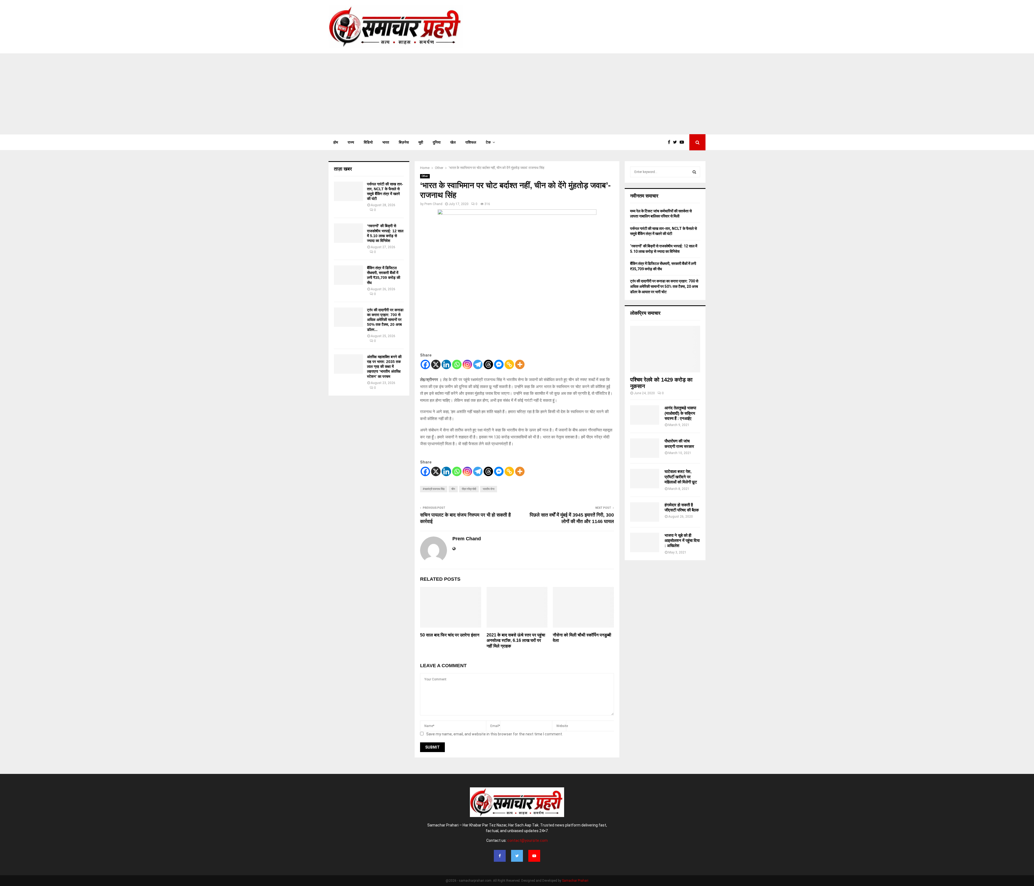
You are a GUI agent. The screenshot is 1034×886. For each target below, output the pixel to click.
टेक (488, 142)
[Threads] (488, 364)
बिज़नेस (404, 142)
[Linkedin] (446, 364)
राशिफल (470, 142)
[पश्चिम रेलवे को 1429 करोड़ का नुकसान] (665, 349)
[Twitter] (676, 142)
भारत (385, 142)
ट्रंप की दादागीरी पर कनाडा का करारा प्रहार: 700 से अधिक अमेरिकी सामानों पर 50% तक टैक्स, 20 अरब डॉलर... (385, 320)
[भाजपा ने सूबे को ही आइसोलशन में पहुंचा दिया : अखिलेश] (644, 542)
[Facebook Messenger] (499, 364)
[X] (436, 364)
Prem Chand (433, 204)
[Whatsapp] (457, 364)
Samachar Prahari (575, 880)
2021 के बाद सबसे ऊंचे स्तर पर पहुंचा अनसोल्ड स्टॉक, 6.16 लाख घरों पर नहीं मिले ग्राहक (516, 641)
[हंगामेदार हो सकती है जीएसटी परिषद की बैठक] (644, 512)
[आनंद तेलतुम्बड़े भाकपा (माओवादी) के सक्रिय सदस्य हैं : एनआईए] (644, 415)
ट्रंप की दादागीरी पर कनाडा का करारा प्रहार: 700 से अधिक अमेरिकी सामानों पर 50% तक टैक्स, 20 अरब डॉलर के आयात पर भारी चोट (664, 286)
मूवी (420, 142)
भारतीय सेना (488, 488)
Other (424, 176)
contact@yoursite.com (527, 840)
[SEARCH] (694, 172)
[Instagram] (467, 364)
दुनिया (437, 142)
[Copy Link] (509, 364)
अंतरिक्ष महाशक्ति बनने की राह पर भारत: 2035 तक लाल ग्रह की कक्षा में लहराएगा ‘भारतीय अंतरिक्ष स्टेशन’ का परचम (384, 367)
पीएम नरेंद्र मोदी (469, 488)
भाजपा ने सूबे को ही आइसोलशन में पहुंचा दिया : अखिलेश (682, 540)
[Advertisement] (517, 93)
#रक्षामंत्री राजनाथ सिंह (434, 488)
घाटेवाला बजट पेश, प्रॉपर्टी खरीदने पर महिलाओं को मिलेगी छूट (681, 476)
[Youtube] (683, 142)
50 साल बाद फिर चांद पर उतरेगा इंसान (449, 635)
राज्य (351, 142)
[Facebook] (670, 142)
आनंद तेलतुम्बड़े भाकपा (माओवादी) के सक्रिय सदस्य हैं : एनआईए (680, 413)
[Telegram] (478, 364)
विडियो (368, 142)
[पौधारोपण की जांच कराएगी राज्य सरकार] (644, 448)
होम (335, 142)
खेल (453, 142)
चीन (453, 488)
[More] (520, 364)
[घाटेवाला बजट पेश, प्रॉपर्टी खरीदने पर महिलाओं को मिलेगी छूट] (644, 478)
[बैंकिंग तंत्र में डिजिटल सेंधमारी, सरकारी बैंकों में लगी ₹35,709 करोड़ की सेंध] (348, 275)
